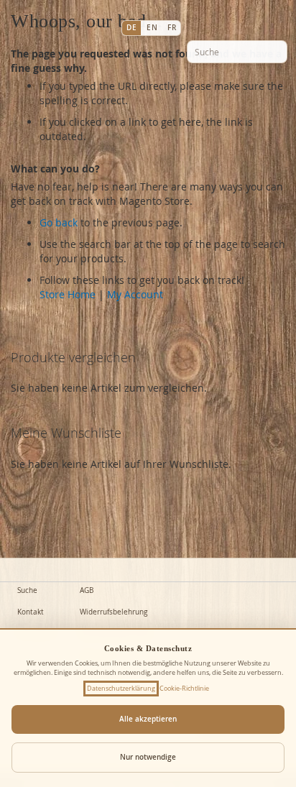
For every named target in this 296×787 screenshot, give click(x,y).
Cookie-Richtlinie (184, 688)
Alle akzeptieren (148, 719)
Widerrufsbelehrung (113, 612)
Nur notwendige (148, 757)
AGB (86, 590)
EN (152, 27)
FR (171, 27)
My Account (135, 294)
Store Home (68, 294)
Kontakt (30, 612)
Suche (27, 590)
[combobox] (237, 51)
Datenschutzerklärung (121, 688)
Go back (59, 222)
